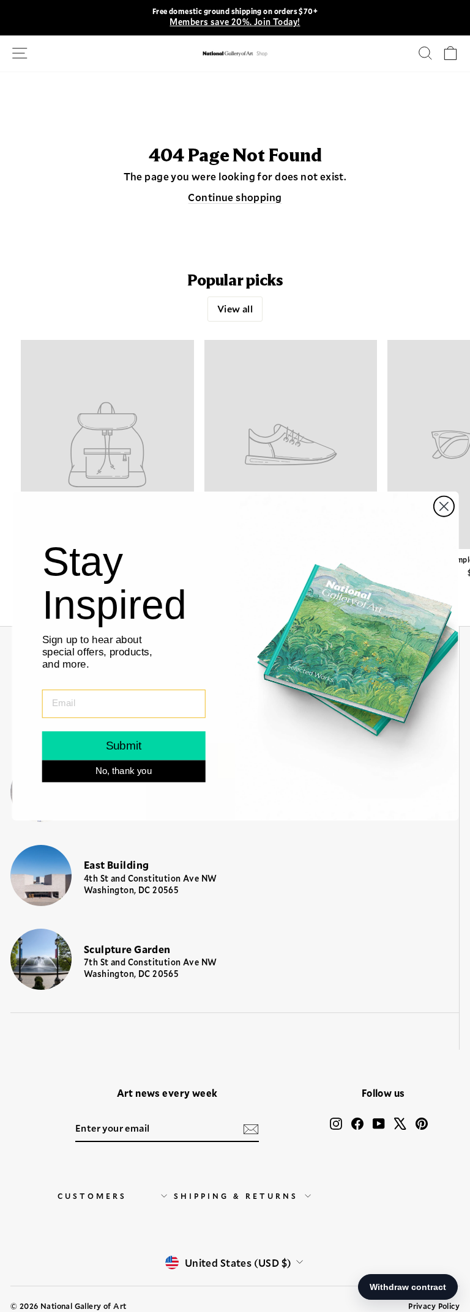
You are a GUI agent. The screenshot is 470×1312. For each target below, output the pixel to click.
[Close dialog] (443, 506)
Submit (123, 745)
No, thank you (123, 771)
